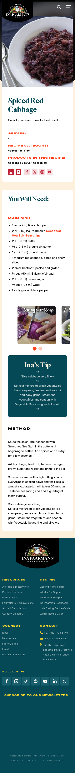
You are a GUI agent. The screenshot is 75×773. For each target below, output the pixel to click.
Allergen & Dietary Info (15, 587)
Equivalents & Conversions (18, 603)
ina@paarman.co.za (56, 638)
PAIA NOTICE (36, 760)
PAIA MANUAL (56, 760)
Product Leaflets (12, 592)
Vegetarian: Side (19, 150)
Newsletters (9, 638)
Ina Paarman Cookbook (54, 603)
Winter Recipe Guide (51, 613)
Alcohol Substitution (14, 608)
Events (6, 649)
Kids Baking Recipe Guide (55, 608)
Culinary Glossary (12, 613)
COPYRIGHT (17, 760)
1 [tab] (35, 349)
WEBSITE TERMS (20, 756)
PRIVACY (39, 756)
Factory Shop (10, 643)
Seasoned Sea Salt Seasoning (27, 163)
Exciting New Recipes (52, 587)
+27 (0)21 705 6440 (56, 632)
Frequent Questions (13, 654)
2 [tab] (40, 349)
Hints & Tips (9, 597)
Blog (5, 633)
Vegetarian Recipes (51, 597)
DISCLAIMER (56, 756)
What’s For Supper (51, 592)
